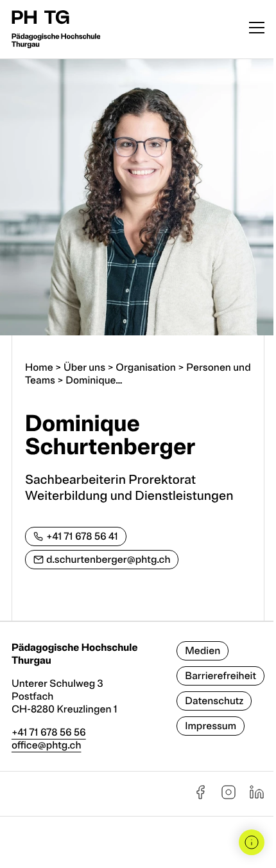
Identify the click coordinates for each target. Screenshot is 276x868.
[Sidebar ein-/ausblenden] (251, 842)
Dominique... (93, 380)
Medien (202, 650)
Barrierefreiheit (220, 675)
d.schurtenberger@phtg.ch (108, 559)
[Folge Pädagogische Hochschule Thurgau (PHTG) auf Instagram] (228, 796)
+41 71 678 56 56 (49, 732)
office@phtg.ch (47, 745)
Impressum (210, 726)
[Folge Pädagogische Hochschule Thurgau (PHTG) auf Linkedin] (256, 796)
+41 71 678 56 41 (82, 536)
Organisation (146, 367)
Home (39, 367)
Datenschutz (214, 701)
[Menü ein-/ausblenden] (256, 29)
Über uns (84, 367)
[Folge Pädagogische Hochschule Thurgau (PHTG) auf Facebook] (200, 796)
